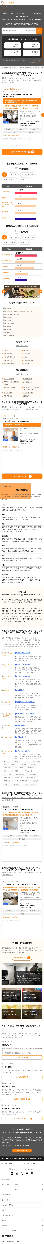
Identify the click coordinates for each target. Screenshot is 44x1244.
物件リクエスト (22, 1150)
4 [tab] (20, 145)
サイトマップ (6, 1220)
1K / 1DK (13, 174)
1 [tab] (11, 145)
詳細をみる (6, 133)
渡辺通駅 (5, 212)
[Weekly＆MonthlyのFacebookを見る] (12, 1173)
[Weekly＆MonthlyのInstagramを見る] (17, 1173)
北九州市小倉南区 (7, 254)
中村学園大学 (8, 354)
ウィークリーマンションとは (11, 1190)
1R (4, 174)
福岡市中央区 (6, 273)
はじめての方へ (7, 1179)
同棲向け (16, 761)
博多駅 (4, 218)
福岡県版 (11, 2)
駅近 (5, 764)
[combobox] (13, 31)
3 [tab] (17, 145)
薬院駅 (9, 326)
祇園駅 (4, 198)
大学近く (6, 784)
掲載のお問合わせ (7, 1236)
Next (40, 291)
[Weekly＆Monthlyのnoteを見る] (32, 1173)
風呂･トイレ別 (19, 768)
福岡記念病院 (8, 396)
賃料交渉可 (7, 781)
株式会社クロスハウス (16, 450)
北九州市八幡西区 (7, 260)
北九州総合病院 (28, 382)
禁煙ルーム (7, 771)
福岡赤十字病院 (9, 379)
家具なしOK (36, 761)
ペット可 (25, 761)
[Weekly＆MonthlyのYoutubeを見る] (27, 1173)
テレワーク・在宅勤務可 (21, 781)
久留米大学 (26, 354)
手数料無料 (23, 764)
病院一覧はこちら (22, 374)
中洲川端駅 (5, 191)
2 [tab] (14, 145)
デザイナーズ (28, 771)
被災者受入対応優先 (30, 784)
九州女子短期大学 (9, 357)
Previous (4, 291)
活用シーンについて (20, 1099)
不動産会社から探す (20, 958)
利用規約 (4, 1225)
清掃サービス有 (31, 777)
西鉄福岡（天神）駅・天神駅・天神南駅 (7, 205)
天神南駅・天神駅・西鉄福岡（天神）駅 (19, 311)
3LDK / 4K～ (24, 179)
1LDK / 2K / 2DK (28, 174)
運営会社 (4, 1210)
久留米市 (5, 266)
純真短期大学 (8, 360)
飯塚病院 (26, 396)
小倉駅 (9, 320)
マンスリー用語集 (7, 1205)
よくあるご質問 (21, 1077)
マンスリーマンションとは (20, 1118)
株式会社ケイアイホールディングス (20, 136)
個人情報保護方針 (7, 1215)
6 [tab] (26, 145)
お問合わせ (15, 133)
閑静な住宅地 (18, 777)
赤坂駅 (9, 329)
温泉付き (17, 771)
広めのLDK (7, 768)
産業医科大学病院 (9, 387)
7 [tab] (29, 145)
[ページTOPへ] (40, 1240)
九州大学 (6, 350)
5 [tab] (23, 145)
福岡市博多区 (6, 279)
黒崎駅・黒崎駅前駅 (13, 314)
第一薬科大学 (27, 350)
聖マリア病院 (8, 393)
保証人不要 (34, 764)
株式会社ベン (14, 920)
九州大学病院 (27, 379)
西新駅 (9, 317)
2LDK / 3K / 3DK (9, 179)
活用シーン (5, 1200)
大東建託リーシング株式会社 (18, 846)
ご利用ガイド (20, 1057)
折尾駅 (9, 333)
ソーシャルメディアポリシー (11, 1231)
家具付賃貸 (30, 768)
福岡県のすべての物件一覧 (20, 152)
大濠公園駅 (11, 336)
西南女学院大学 (9, 364)
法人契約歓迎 (32, 774)
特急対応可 (17, 784)
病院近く (35, 781)
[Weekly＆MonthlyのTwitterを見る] (22, 1173)
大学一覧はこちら (22, 346)
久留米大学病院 (28, 393)
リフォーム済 (7, 774)
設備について (6, 1195)
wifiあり (13, 764)
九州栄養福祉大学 (29, 360)
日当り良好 (7, 777)
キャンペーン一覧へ (20, 476)
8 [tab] (32, 145)
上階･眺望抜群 (20, 774)
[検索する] (39, 31)
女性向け (6, 761)
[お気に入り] (15, 110)
